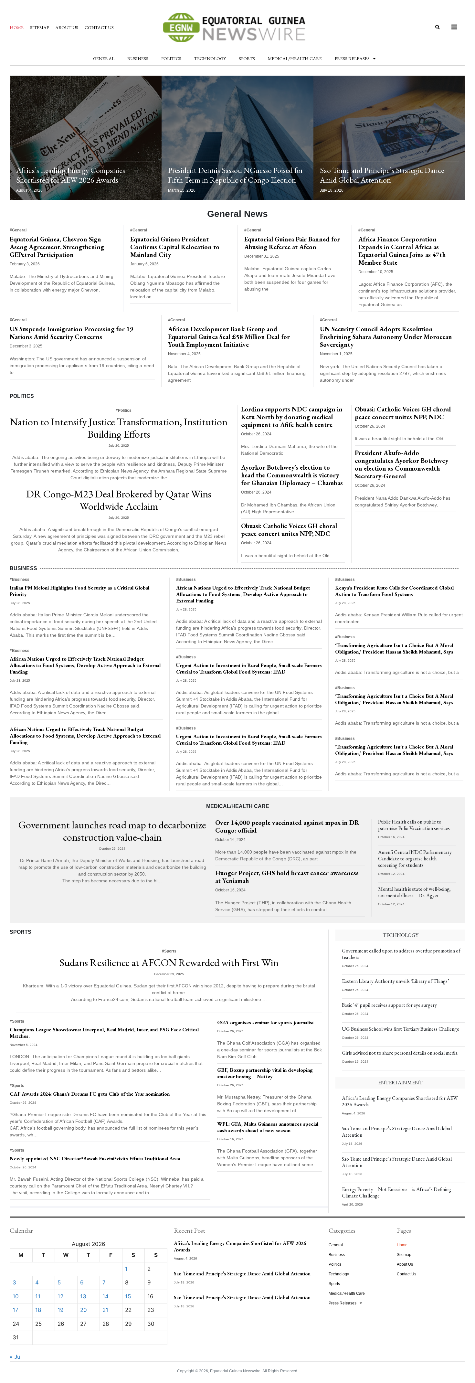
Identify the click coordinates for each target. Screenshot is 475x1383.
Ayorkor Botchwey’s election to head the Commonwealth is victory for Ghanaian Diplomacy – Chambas (292, 475)
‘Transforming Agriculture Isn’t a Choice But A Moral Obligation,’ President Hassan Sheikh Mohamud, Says (394, 648)
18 (38, 1310)
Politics (171, 58)
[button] (437, 28)
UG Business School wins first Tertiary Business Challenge (400, 1029)
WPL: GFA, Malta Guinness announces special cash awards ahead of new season (267, 1127)
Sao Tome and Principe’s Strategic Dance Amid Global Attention (382, 175)
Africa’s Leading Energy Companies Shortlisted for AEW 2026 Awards (70, 175)
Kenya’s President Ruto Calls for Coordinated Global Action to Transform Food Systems (394, 591)
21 (105, 1310)
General (103, 58)
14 (105, 1296)
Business (137, 58)
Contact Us (99, 27)
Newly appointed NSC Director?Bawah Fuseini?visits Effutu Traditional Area (95, 1158)
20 (83, 1310)
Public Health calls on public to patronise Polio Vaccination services (414, 825)
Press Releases (352, 58)
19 (61, 1310)
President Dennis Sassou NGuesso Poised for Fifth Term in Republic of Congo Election (235, 175)
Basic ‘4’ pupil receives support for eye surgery (389, 1005)
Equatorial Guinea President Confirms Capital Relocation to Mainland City (174, 247)
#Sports (169, 951)
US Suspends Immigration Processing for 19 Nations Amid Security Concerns (71, 333)
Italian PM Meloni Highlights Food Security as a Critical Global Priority (79, 591)
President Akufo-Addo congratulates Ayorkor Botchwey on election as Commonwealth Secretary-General (401, 464)
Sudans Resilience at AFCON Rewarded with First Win (169, 962)
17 (15, 1310)
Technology (210, 58)
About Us (66, 27)
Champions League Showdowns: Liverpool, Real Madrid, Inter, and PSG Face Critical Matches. (104, 1032)
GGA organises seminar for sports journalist (265, 1022)
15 (128, 1296)
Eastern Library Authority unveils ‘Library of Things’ (395, 981)
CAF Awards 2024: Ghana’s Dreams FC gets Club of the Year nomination (90, 1093)
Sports (247, 58)
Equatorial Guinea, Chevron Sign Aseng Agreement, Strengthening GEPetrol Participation (57, 247)
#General (18, 230)
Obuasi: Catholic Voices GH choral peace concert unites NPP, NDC (289, 530)
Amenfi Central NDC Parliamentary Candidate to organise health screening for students (415, 858)
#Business (19, 579)
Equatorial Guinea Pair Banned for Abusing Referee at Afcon (292, 243)
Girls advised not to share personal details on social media (400, 1052)
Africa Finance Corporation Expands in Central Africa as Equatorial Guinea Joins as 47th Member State (402, 251)
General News (237, 214)
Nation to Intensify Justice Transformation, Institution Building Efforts (118, 428)
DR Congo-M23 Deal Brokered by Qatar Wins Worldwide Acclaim (118, 500)
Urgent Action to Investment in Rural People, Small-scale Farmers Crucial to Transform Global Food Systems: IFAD (249, 668)
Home (17, 27)
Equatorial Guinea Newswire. (235, 1371)
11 (37, 1296)
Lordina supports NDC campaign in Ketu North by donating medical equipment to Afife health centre (292, 417)
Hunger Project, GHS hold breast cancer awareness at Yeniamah (287, 877)
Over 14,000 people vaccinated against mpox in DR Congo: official (287, 826)
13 (83, 1296)
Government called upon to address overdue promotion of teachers (401, 954)
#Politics (124, 410)
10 (16, 1296)
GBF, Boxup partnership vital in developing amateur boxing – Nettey (265, 1073)
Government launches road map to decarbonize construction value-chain (112, 831)
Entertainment (400, 1082)
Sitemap (39, 27)
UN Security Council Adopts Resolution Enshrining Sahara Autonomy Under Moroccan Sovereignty (386, 337)
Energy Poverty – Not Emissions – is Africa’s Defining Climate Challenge (396, 1192)
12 (60, 1296)
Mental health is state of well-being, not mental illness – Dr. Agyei (414, 892)
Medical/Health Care (295, 58)
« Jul (16, 1357)
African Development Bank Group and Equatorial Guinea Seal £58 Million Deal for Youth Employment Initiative (229, 337)
